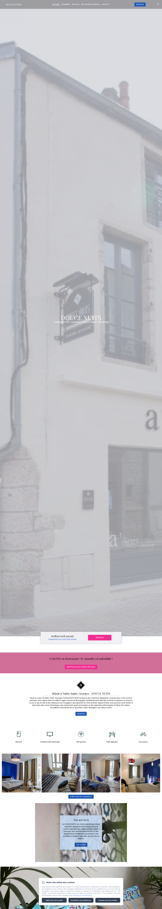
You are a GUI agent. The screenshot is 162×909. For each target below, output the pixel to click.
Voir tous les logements (81, 796)
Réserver (140, 4)
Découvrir (81, 844)
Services (75, 4)
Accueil (55, 4)
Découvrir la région (90, 4)
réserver (81, 714)
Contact (105, 4)
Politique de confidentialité (82, 895)
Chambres (65, 4)
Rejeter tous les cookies (54, 900)
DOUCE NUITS (13, 4)
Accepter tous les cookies (107, 900)
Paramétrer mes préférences (81, 900)
